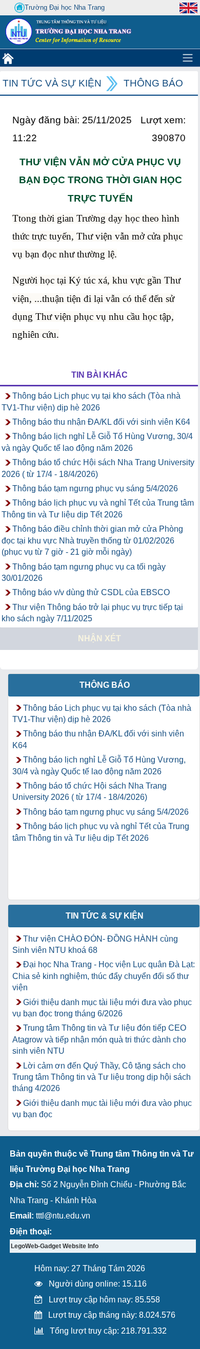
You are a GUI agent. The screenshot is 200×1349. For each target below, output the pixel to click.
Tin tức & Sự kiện (105, 915)
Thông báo (153, 83)
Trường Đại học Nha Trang (65, 7)
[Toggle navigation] (187, 58)
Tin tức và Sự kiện (52, 83)
